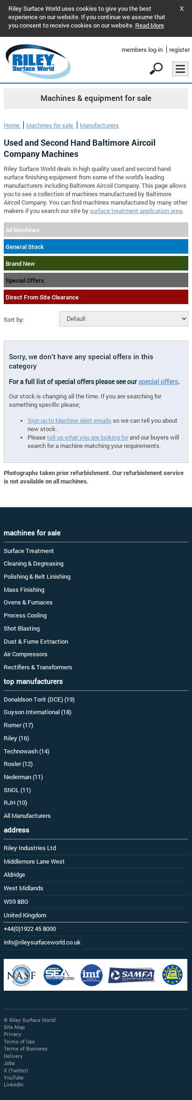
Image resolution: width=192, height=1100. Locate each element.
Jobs (9, 1062)
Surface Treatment (29, 550)
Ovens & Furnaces (28, 602)
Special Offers (25, 280)
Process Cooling (25, 615)
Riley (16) (16, 738)
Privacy (12, 1033)
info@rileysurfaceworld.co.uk (42, 942)
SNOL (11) (17, 790)
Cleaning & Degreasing (33, 563)
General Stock (25, 246)
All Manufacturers (27, 815)
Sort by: (14, 319)
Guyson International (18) (37, 712)
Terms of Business (26, 1048)
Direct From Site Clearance (42, 297)
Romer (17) (18, 725)
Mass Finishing (24, 589)
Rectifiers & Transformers (38, 667)
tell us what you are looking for (87, 437)
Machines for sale (50, 125)
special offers (158, 381)
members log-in (142, 49)
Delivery (13, 1055)
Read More (149, 25)
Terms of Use (19, 1041)
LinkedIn (13, 1084)
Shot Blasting (22, 628)
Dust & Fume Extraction (36, 641)
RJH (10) (15, 802)
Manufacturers (99, 125)
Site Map (14, 1026)
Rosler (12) (18, 763)
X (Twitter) (16, 1070)
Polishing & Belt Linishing (37, 576)
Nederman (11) (23, 777)
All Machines (23, 230)
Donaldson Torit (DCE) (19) (39, 699)
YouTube (14, 1077)
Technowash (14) (26, 751)
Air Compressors (26, 654)
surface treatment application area (136, 210)
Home (12, 125)
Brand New (20, 263)
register (179, 49)
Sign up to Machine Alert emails (69, 420)
